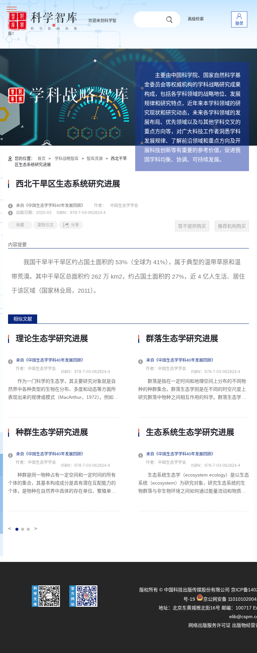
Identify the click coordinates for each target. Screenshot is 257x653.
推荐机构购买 (232, 226)
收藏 (20, 225)
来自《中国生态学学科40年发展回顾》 (54, 205)
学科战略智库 (67, 158)
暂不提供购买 (192, 226)
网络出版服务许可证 (209, 625)
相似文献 (22, 318)
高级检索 (196, 19)
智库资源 (95, 158)
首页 (41, 158)
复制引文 (45, 225)
